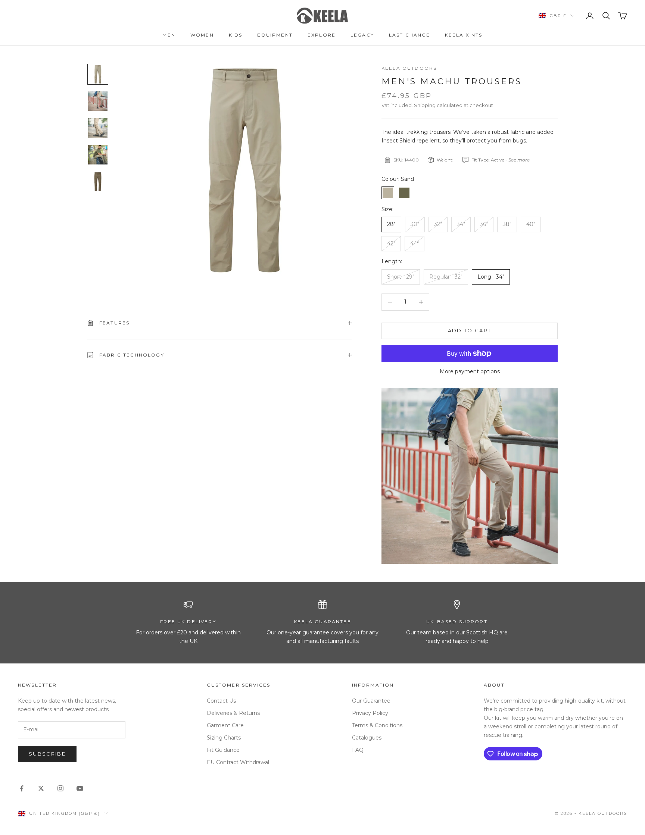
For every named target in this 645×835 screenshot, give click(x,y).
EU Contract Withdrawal (238, 762)
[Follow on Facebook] (21, 788)
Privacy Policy (370, 713)
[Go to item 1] (97, 74)
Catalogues (366, 737)
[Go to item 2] (97, 101)
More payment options (470, 371)
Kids (236, 35)
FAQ (358, 750)
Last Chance (409, 35)
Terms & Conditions (377, 725)
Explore (322, 35)
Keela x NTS (464, 35)
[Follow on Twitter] (41, 788)
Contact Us (221, 700)
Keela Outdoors (409, 68)
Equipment (274, 35)
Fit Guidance (223, 750)
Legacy (362, 35)
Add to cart (470, 330)
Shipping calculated (438, 105)
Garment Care (225, 725)
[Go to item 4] (97, 154)
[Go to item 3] (97, 127)
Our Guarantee (371, 700)
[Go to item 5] (97, 181)
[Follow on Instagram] (60, 788)
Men (168, 35)
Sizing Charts (224, 737)
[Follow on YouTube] (80, 788)
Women (202, 35)
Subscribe (47, 754)
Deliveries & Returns (233, 713)
